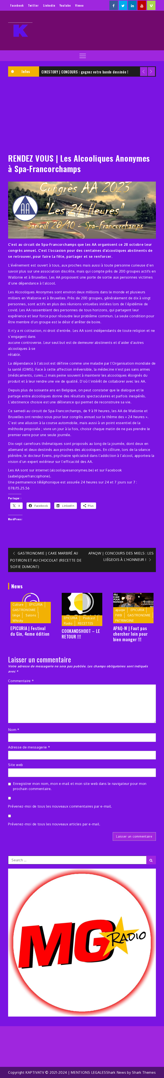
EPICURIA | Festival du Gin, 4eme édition (30, 631)
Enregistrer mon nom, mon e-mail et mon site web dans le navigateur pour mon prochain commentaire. (79, 786)
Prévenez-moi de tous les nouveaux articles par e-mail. (54, 824)
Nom (13, 730)
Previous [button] (143, 71)
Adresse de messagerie (29, 747)
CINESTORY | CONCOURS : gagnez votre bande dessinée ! (84, 72)
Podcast (89, 618)
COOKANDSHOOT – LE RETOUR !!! (81, 633)
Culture (18, 604)
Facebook (17, 5)
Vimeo (79, 5)
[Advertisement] (82, 112)
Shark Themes (144, 1072)
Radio (68, 623)
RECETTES (85, 623)
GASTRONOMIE (24, 610)
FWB (118, 615)
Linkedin (49, 5)
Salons (31, 615)
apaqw (120, 610)
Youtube (65, 5)
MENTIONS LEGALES (88, 1072)
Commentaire (21, 681)
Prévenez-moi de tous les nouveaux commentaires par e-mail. (60, 806)
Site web (15, 765)
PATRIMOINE (124, 620)
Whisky (18, 620)
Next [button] (151, 71)
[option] (97, 71)
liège (16, 615)
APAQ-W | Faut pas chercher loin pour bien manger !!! (130, 633)
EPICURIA (36, 604)
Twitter (33, 5)
